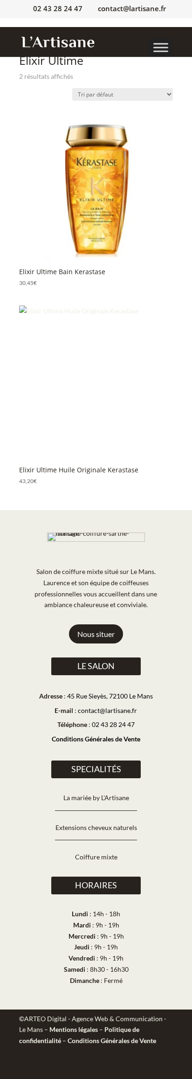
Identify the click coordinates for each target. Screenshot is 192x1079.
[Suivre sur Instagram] (144, 1067)
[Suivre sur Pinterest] (165, 1067)
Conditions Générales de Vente (96, 739)
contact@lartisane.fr (107, 710)
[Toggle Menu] (160, 47)
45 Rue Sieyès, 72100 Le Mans (110, 696)
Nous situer (96, 633)
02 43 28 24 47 (57, 8)
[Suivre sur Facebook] (123, 1067)
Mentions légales (73, 1029)
